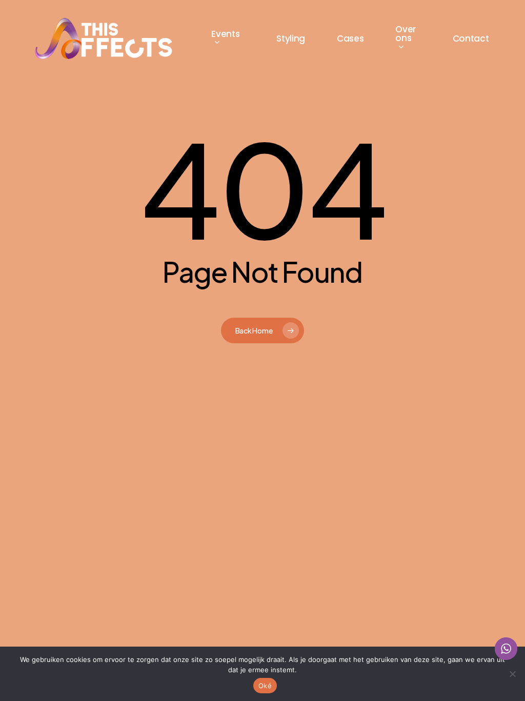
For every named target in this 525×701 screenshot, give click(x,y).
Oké (265, 685)
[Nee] (512, 674)
